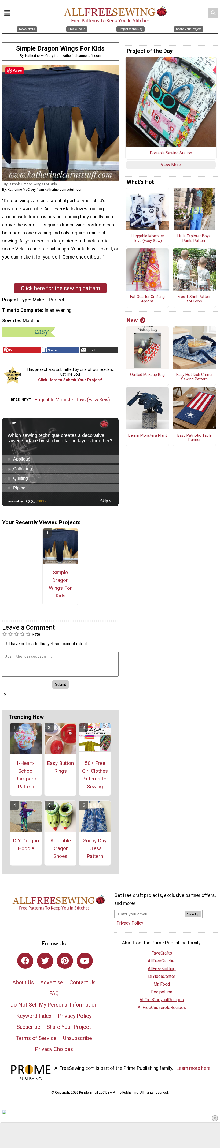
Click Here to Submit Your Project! (70, 380)
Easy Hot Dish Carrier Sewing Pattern (194, 377)
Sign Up (193, 914)
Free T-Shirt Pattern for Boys (194, 299)
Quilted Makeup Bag (147, 375)
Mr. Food (161, 984)
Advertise (51, 982)
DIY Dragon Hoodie (26, 844)
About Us (23, 982)
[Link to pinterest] (65, 961)
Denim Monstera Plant (147, 435)
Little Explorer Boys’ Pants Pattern (194, 238)
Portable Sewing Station (171, 153)
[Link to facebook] (25, 961)
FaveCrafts (161, 953)
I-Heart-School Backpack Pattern (26, 774)
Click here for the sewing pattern (60, 288)
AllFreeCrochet (162, 960)
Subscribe (28, 1027)
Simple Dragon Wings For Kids (60, 584)
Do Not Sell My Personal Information (53, 1004)
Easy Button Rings (60, 767)
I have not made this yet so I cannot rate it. (48, 643)
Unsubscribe (77, 1038)
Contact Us (82, 982)
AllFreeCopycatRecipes (162, 999)
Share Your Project (69, 1027)
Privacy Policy (74, 1016)
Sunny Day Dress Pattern (95, 848)
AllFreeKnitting (161, 968)
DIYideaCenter (161, 976)
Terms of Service (36, 1038)
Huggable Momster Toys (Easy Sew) (72, 399)
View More (171, 164)
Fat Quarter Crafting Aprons (147, 299)
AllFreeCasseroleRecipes (162, 1007)
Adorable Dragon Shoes (60, 848)
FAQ (54, 993)
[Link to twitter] (45, 961)
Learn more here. (194, 1068)
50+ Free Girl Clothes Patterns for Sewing (94, 774)
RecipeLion (161, 991)
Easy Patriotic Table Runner (194, 437)
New (132, 320)
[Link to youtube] (85, 961)
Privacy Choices (54, 1049)
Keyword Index (34, 1016)
